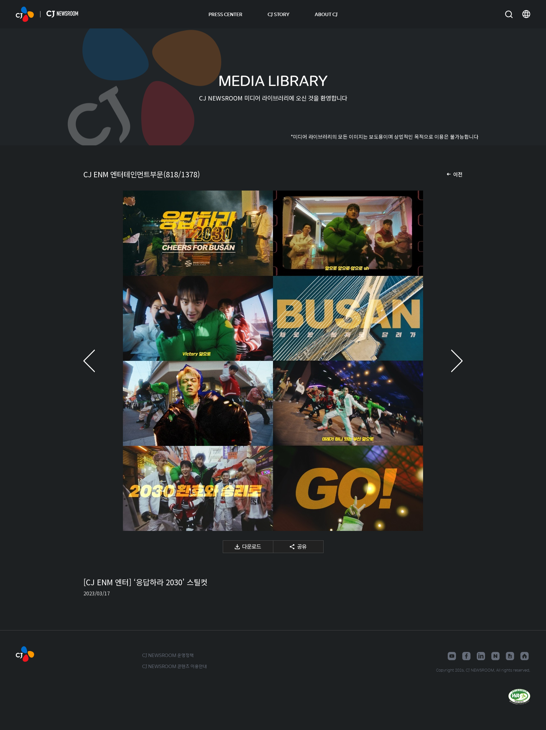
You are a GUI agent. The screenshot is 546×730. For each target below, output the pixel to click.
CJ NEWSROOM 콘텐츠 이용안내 (174, 666)
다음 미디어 (450, 361)
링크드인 (481, 656)
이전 (458, 174)
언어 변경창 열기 (526, 14)
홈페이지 (524, 656)
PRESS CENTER (225, 14)
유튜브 (452, 656)
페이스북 (466, 656)
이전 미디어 (96, 361)
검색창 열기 (509, 14)
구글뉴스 (510, 656)
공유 (301, 546)
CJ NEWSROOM (25, 14)
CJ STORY (278, 14)
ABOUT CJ (326, 14)
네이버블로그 (495, 656)
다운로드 (251, 546)
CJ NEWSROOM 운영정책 (168, 655)
